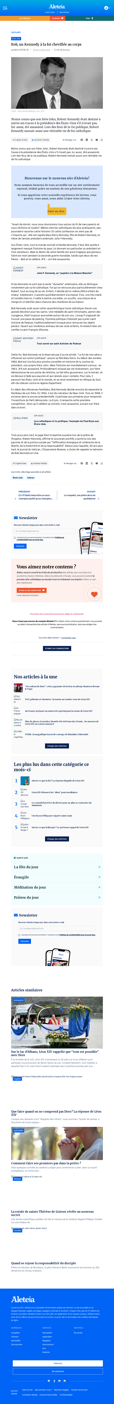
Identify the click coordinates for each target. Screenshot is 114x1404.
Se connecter (58, 1371)
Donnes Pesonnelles (48, 1395)
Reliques (17, 1179)
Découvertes (16, 1344)
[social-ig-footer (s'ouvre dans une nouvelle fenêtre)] (65, 1381)
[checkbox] (15, 538)
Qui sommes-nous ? (43, 1390)
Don (44, 1348)
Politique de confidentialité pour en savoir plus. (40, 538)
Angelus (17, 1079)
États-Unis (18, 477)
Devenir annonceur (79, 1390)
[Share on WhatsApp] (102, 140)
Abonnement (48, 1344)
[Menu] (22, 8)
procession (18, 1000)
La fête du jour (26, 867)
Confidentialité (66, 1395)
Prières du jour (26, 897)
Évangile (21, 877)
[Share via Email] (97, 140)
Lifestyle (14, 1336)
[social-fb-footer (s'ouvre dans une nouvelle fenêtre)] (54, 1381)
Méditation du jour (30, 887)
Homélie (17, 1230)
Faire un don (56, 211)
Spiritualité (16, 32)
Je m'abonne (24, 18)
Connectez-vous (68, 638)
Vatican (30, 477)
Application (47, 1336)
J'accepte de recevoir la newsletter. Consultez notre (40, 538)
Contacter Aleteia (29, 1395)
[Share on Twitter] (92, 140)
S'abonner (58, 1363)
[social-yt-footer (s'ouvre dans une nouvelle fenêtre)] (49, 1381)
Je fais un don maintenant (30, 590)
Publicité (46, 1352)
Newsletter (47, 1333)
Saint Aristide (64, 12)
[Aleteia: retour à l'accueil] (57, 6)
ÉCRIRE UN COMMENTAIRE (57, 648)
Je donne (56, 18)
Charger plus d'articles (57, 746)
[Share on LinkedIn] (87, 140)
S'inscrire (20, 546)
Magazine (46, 1340)
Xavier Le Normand (41, 49)
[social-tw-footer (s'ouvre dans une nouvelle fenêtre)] (59, 1381)
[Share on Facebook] (82, 140)
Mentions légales (61, 1390)
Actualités (15, 1333)
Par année (78, 1333)
